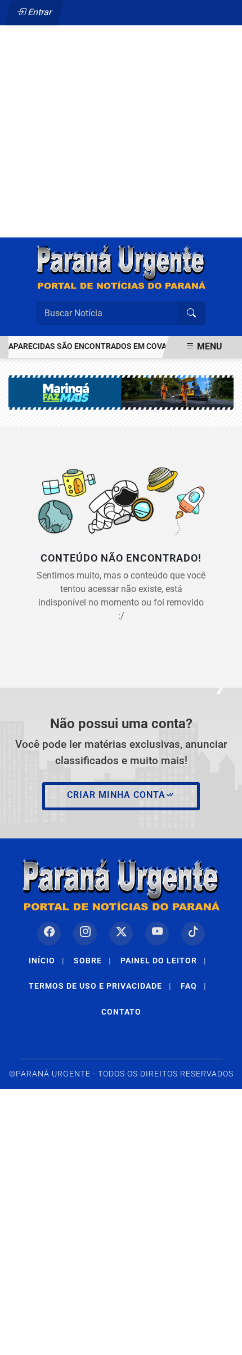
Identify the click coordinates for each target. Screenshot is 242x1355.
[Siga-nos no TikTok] (193, 933)
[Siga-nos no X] (121, 933)
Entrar (39, 12)
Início (47, 960)
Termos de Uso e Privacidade (100, 985)
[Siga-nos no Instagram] (85, 933)
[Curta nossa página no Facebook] (49, 933)
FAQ (194, 985)
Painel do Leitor (163, 960)
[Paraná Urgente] (121, 267)
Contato (121, 1011)
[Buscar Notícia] (191, 313)
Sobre (92, 960)
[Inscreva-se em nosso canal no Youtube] (157, 933)
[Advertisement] (121, 106)
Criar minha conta (116, 794)
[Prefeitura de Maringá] (121, 392)
